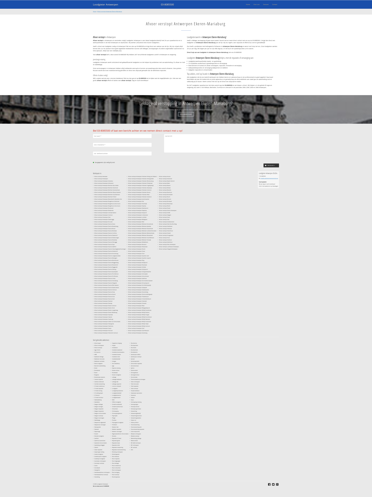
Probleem (114, 424)
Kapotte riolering (116, 368)
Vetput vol (133, 420)
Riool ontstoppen (116, 470)
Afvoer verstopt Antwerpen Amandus (103, 181)
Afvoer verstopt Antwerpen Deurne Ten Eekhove (106, 274)
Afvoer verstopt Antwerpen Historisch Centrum (106, 333)
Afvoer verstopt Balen (164, 183)
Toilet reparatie (134, 386)
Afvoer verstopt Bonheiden (166, 194)
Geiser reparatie (98, 449)
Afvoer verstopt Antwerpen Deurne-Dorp (104, 292)
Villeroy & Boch (135, 422)
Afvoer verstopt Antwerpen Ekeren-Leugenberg (106, 310)
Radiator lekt (115, 427)
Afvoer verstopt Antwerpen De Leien (103, 221)
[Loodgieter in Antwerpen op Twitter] (273, 484)
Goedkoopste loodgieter (100, 456)
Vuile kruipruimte (135, 431)
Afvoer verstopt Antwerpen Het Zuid (103, 330)
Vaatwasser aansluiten (136, 393)
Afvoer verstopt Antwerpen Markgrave (137, 219)
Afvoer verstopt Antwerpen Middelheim (138, 242)
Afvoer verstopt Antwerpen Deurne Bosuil (104, 228)
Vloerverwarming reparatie (137, 429)
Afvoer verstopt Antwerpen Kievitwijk (137, 203)
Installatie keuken (116, 354)
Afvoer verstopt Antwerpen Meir (136, 221)
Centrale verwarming (99, 384)
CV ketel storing (98, 390)
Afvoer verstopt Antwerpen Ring (136, 260)
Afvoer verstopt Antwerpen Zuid (136, 328)
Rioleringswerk (115, 454)
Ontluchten (115, 409)
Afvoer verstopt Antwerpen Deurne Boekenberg (106, 226)
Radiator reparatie (116, 429)
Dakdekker (97, 402)
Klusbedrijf (115, 372)
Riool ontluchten (116, 468)
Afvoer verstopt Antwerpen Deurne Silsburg (105, 269)
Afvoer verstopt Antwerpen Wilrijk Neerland (139, 319)
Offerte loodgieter (116, 402)
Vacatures (133, 395)
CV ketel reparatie (98, 388)
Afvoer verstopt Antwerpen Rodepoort (137, 262)
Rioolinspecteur (116, 477)
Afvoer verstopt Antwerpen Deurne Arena (104, 224)
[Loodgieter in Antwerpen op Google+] (277, 484)
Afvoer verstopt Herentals (165, 228)
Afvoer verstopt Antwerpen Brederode (103, 210)
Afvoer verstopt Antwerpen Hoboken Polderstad (140, 183)
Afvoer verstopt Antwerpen (101, 178)
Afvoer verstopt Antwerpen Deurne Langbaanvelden (107, 255)
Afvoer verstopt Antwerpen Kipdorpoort (138, 208)
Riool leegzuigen (116, 461)
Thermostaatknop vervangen (138, 379)
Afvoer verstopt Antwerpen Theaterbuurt (138, 296)
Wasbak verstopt (135, 436)
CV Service (96, 395)
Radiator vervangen (117, 431)
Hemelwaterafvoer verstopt (101, 474)
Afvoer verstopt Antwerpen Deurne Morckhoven (106, 260)
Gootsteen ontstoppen (100, 461)
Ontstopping (115, 411)
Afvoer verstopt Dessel (164, 208)
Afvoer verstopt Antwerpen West (136, 305)
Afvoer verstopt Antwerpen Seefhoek (137, 278)
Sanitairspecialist (135, 361)
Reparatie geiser (116, 440)
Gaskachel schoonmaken (100, 443)
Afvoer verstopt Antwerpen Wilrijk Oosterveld (139, 321)
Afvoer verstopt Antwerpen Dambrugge (104, 219)
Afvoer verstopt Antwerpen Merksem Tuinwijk (139, 240)
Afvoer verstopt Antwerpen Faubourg (103, 319)
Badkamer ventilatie (99, 361)
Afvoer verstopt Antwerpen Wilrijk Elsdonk (138, 312)
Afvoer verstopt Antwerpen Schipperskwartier (139, 271)
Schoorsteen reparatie (136, 363)
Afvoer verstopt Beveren (165, 190)
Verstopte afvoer (135, 406)
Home (94, 11)
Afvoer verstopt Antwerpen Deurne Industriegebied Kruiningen (110, 249)
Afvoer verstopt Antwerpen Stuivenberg (138, 292)
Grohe (95, 465)
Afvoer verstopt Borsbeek (165, 201)
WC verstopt (134, 447)
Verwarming (134, 411)
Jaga (113, 366)
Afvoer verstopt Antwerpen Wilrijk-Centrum (139, 326)
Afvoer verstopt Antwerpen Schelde (137, 267)
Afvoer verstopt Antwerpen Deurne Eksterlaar (105, 240)
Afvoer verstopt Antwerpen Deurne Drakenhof (106, 235)
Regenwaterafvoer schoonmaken (120, 434)
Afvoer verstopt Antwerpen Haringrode (104, 323)
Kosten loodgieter (116, 375)
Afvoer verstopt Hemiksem (165, 226)
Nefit (113, 400)
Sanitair (133, 359)
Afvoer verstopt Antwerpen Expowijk (103, 314)
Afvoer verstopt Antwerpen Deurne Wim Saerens (106, 285)
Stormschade (134, 377)
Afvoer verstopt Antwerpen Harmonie (103, 326)
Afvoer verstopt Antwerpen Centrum (103, 215)
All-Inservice (97, 352)
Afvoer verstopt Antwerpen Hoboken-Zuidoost (140, 197)
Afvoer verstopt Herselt (165, 233)
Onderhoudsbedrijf (117, 404)
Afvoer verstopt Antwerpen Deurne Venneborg (106, 280)
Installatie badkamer (117, 350)
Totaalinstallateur (135, 390)
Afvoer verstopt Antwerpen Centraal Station (105, 212)
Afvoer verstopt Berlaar (165, 187)
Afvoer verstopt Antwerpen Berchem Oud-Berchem (107, 194)
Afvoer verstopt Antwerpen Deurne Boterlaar (105, 231)
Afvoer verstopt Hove (164, 237)
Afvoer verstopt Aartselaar (100, 176)
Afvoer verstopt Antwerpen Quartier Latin (138, 255)
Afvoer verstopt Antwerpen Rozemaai (137, 265)
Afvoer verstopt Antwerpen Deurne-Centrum (105, 289)
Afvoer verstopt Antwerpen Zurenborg (137, 333)
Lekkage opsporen (116, 384)
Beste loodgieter (98, 363)
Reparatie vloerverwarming (119, 449)
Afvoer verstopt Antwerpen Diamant (103, 301)
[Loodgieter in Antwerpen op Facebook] (269, 484)
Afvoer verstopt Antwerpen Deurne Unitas (104, 278)
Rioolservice (134, 343)
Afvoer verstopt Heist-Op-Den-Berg (168, 224)
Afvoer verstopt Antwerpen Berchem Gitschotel (106, 187)
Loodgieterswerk (116, 397)
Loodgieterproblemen (117, 390)
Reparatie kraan (116, 443)
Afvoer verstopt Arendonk (165, 178)
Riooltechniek (134, 350)
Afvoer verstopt (98, 347)
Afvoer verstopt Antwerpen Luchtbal (137, 217)
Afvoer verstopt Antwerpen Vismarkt (137, 303)
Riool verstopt (115, 474)
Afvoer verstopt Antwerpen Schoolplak (138, 274)
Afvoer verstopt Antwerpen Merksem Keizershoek (140, 228)
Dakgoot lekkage (98, 404)
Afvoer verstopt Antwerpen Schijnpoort (138, 269)
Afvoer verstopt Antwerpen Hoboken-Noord (139, 192)
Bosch (95, 372)
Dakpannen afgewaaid (100, 422)
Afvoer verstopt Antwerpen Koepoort (137, 212)
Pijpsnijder (114, 415)
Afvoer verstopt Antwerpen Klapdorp (137, 210)
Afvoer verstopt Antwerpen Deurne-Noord (104, 294)
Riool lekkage (115, 463)
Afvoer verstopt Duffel (164, 212)
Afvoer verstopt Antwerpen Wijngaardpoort (139, 308)
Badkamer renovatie (99, 359)
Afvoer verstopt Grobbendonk (166, 221)
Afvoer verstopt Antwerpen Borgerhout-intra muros (107, 206)
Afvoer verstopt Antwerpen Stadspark (137, 287)
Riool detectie (115, 456)
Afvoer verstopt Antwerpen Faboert (103, 317)
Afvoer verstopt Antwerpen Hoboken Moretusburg (140, 181)
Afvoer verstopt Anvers (164, 176)
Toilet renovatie (135, 384)
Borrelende (97, 370)
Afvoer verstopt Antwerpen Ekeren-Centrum (105, 305)
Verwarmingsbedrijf (136, 413)
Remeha (114, 436)
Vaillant (133, 397)
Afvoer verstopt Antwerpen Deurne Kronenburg (106, 253)
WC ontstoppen (135, 445)
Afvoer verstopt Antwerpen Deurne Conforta (105, 233)
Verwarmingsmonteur (136, 415)
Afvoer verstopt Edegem (165, 215)
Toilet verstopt (134, 388)
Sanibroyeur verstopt (136, 356)
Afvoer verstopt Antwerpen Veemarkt (137, 301)
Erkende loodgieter (99, 436)
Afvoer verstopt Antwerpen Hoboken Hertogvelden (141, 178)
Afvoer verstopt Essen (164, 217)
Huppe (113, 345)
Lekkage (114, 377)
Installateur (115, 347)
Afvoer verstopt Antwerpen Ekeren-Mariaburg (109, 11)
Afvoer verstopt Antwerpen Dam (102, 217)
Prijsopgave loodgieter (117, 422)
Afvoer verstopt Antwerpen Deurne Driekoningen (106, 237)
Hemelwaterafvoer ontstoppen (102, 472)
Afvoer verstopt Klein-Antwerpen (167, 244)
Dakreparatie (97, 427)
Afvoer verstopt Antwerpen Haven (102, 328)
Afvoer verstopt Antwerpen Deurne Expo (104, 244)
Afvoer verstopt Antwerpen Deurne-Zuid (104, 299)
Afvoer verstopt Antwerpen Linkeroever (138, 215)
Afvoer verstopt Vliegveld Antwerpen (168, 249)
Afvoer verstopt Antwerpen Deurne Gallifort (105, 246)
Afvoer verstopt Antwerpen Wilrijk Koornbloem (140, 317)
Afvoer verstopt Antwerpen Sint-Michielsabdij (139, 285)
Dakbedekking (98, 400)
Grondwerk (97, 468)
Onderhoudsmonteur (117, 406)
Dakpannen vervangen (100, 424)
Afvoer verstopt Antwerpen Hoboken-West (138, 194)
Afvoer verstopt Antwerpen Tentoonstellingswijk (140, 294)
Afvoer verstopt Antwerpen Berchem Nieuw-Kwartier (107, 192)
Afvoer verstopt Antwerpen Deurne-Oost (104, 296)
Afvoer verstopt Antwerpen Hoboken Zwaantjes (140, 187)
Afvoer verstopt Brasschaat (165, 203)
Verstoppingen (134, 404)
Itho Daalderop (116, 363)
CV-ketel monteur (98, 397)
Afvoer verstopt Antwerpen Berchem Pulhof (105, 197)
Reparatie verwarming (117, 447)
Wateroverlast (134, 440)
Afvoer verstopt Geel (164, 219)
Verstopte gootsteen (136, 409)
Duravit (96, 434)
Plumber (114, 420)
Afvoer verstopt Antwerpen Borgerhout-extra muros (107, 203)
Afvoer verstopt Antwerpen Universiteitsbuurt (139, 299)
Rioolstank (133, 347)
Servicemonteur (135, 366)
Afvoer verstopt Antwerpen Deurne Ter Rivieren (106, 276)
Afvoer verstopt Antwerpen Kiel (136, 201)
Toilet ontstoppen (135, 381)
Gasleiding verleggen (99, 445)
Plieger (113, 418)
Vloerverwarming (135, 424)
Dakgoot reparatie (98, 409)
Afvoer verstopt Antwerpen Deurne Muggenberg (106, 262)
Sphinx (132, 368)
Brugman (96, 375)
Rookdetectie (134, 352)
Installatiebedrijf (116, 359)
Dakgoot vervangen (99, 418)
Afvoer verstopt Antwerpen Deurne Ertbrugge (105, 242)
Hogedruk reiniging (117, 343)
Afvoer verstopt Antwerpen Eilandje (103, 303)
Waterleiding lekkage (136, 438)
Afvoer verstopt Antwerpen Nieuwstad (137, 246)
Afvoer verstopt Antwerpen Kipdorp (137, 206)
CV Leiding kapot (98, 393)
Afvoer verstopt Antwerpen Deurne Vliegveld (105, 283)
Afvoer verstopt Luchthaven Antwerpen (169, 246)
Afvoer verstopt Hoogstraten (166, 235)
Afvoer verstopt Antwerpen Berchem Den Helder (106, 185)
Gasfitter (96, 438)
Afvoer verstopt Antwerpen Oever (136, 251)
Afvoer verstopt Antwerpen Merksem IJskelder (139, 226)
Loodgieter (115, 388)
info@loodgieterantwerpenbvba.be (269, 178)
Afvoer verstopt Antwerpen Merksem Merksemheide (141, 233)
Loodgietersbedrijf (116, 393)
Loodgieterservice (116, 395)
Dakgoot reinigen (98, 406)
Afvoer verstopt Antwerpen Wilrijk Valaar (138, 323)
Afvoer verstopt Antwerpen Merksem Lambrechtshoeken (142, 231)
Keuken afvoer (115, 370)
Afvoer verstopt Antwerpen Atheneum (103, 183)
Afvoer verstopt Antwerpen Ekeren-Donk (104, 308)
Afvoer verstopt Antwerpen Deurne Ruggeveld (105, 267)
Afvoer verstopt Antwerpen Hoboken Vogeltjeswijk (141, 185)
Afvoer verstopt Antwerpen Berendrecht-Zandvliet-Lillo (108, 199)
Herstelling (97, 477)
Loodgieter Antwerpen (105, 4)
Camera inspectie (98, 379)
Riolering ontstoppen (117, 452)
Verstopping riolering (136, 402)
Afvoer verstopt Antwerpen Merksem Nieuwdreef (140, 235)
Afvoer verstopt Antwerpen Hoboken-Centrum (139, 190)
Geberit (96, 447)
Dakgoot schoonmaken (100, 413)
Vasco (132, 400)
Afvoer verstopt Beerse (164, 185)
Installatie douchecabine (118, 352)
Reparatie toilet (116, 445)
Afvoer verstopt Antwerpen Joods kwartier (138, 199)
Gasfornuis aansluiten (99, 440)
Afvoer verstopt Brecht (164, 206)
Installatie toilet (116, 356)
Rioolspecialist (134, 345)
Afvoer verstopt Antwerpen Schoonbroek (138, 276)
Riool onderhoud (116, 465)
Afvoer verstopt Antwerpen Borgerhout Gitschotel (106, 201)
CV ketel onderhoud (99, 386)
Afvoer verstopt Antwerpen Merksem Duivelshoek (140, 224)
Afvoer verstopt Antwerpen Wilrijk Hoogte (138, 314)
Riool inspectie (115, 458)
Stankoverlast (134, 370)
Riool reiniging (115, 472)
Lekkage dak (115, 381)
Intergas (114, 361)
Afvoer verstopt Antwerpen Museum (137, 244)
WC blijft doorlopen (136, 443)
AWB (95, 354)
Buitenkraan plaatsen (99, 377)
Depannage (97, 431)
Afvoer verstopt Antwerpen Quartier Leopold (139, 258)
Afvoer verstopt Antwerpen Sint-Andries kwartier (140, 280)
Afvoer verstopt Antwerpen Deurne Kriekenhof (106, 251)
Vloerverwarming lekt (136, 427)
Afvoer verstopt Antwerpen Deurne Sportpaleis (106, 271)
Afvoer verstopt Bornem (165, 199)
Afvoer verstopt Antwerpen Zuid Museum (138, 330)
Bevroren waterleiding (99, 366)
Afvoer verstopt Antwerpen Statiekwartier (138, 289)
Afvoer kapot (97, 343)
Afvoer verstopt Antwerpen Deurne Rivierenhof (106, 265)
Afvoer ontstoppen (99, 345)
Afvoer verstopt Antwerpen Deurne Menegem (105, 258)
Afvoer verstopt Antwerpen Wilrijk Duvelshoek (139, 310)
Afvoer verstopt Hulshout (165, 240)
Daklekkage (97, 420)
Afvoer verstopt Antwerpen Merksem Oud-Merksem (141, 237)
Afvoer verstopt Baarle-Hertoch (167, 181)
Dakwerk (96, 429)
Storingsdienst (134, 372)
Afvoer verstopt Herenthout (166, 231)
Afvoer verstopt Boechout (165, 192)
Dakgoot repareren (99, 411)
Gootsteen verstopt (99, 463)
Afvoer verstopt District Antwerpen (167, 210)
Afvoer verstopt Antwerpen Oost (136, 253)
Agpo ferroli (97, 350)
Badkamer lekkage (98, 356)
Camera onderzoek (99, 381)
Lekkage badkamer (116, 379)
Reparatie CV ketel (116, 438)
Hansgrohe (97, 470)
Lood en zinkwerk (116, 386)
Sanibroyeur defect (135, 354)
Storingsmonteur (135, 375)
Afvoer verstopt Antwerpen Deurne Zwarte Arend (106, 287)
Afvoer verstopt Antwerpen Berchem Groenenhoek (107, 190)
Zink (132, 449)
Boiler (95, 368)
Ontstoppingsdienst (117, 413)
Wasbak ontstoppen (136, 434)
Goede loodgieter (98, 454)
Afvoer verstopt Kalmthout (165, 242)
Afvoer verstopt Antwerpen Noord (136, 249)
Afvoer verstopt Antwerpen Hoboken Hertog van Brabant (142, 176)
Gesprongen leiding (99, 452)
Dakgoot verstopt (98, 415)
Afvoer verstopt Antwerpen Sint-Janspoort (138, 283)
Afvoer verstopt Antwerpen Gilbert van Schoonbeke (107, 321)
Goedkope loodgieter (99, 458)
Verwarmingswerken (136, 418)
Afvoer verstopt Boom (164, 197)
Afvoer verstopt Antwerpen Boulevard (103, 208)
